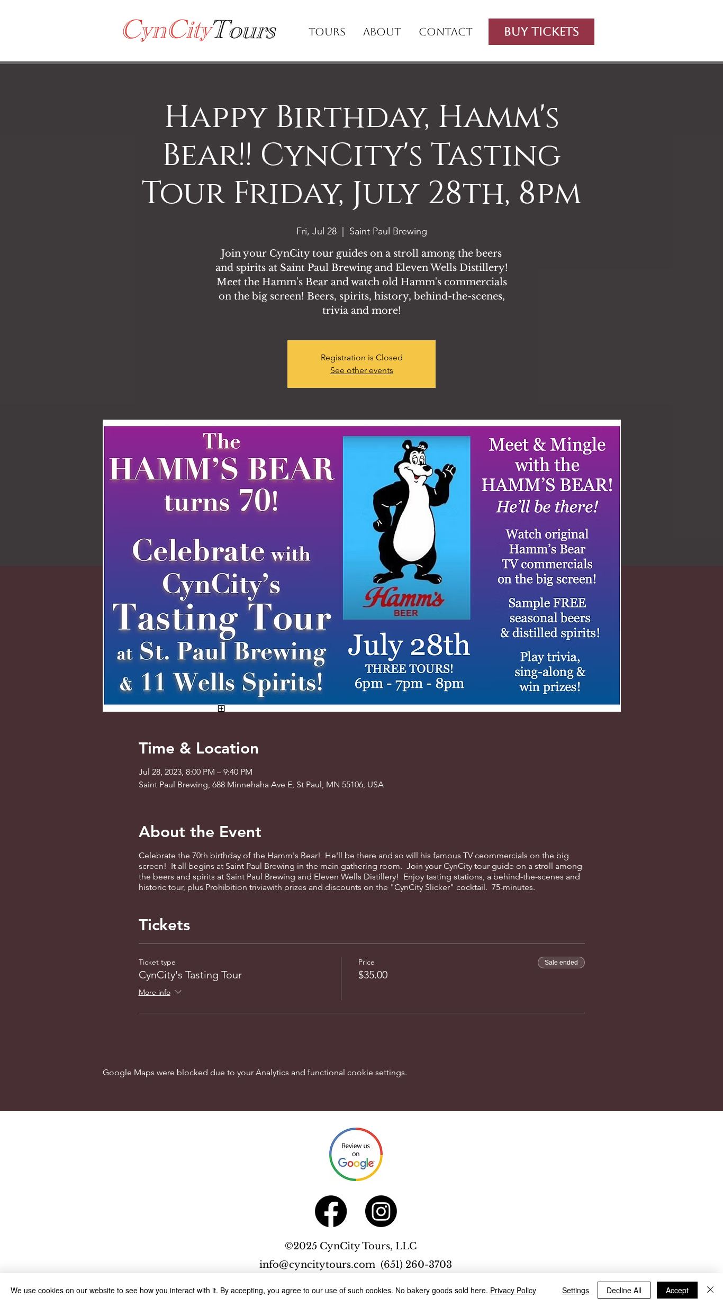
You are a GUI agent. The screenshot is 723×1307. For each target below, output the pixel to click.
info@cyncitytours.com (320, 1264)
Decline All (624, 1290)
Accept (677, 1290)
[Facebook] (331, 1211)
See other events (361, 370)
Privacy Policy (513, 1290)
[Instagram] (381, 1211)
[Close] (710, 1290)
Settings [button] (575, 1290)
